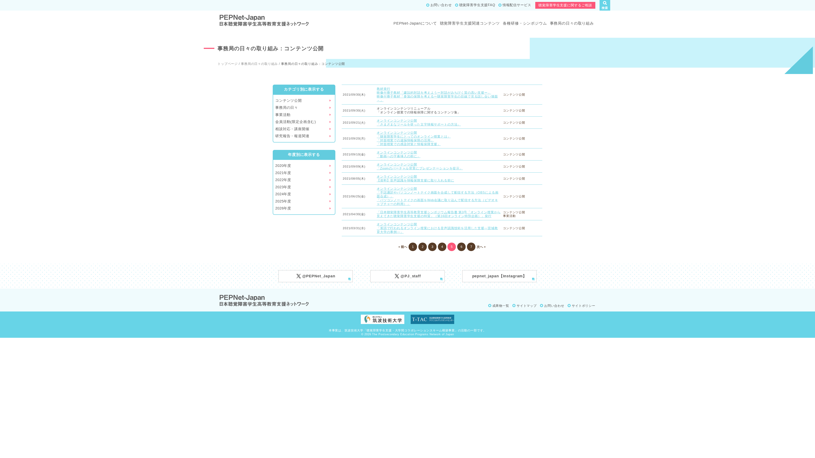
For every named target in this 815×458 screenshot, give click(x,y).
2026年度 (283, 208)
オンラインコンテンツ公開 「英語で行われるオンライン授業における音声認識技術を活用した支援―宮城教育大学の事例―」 (437, 228)
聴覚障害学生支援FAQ (477, 5)
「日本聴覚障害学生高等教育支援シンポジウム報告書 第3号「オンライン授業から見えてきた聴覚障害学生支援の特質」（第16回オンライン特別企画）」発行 (439, 214)
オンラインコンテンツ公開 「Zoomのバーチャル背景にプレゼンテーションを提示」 (420, 166)
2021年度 (283, 173)
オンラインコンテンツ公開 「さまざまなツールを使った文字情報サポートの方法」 (419, 122)
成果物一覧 (500, 305)
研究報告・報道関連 (292, 136)
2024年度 (283, 194)
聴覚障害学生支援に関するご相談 (565, 5)
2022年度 (283, 180)
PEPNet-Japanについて (415, 23)
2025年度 (283, 201)
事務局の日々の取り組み (572, 23)
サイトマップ (527, 305)
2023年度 (283, 187)
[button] (605, 5)
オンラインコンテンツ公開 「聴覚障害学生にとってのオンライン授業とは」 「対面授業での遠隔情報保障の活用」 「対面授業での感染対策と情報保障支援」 (414, 138)
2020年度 (283, 166)
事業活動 (282, 115)
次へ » (481, 247)
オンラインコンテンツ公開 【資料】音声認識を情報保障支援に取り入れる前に (415, 178)
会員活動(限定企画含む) (295, 122)
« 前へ (402, 247)
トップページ (228, 64)
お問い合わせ (441, 5)
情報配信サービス (517, 5)
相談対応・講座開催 (292, 129)
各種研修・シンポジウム (525, 23)
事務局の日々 (286, 108)
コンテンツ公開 (288, 101)
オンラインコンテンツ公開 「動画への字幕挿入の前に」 (398, 154)
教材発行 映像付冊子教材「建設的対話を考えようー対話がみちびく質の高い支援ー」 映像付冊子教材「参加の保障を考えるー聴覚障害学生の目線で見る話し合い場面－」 (437, 94)
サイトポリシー (583, 305)
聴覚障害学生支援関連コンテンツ (470, 23)
